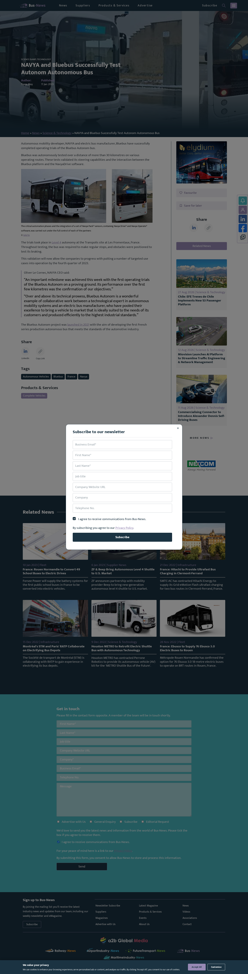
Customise (216, 967)
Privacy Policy (124, 528)
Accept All (197, 967)
